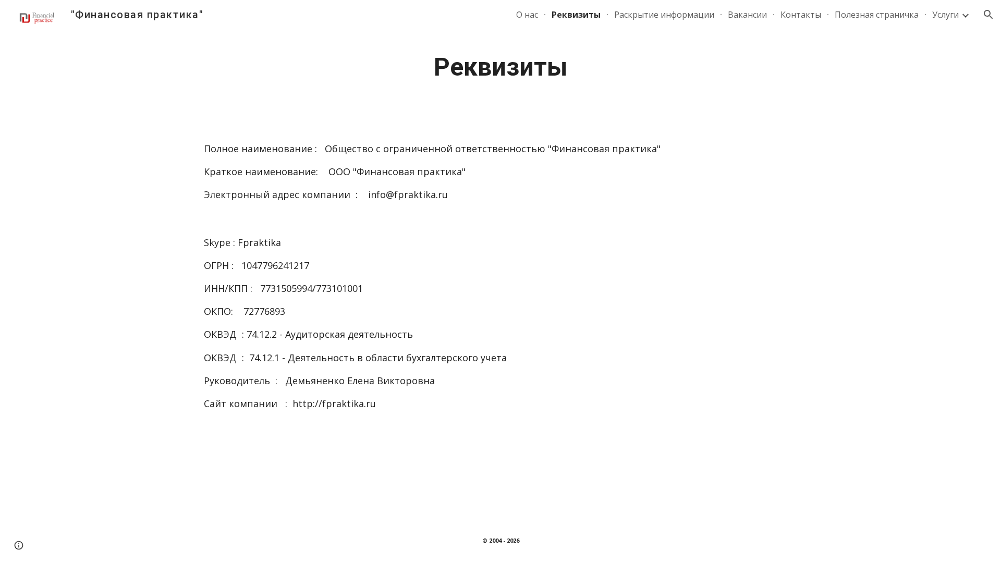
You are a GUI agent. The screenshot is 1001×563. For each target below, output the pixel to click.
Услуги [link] (945, 14)
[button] (988, 14)
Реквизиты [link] (576, 14)
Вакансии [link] (747, 14)
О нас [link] (527, 14)
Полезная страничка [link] (877, 14)
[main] (500, 67)
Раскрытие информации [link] (664, 14)
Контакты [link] (800, 14)
